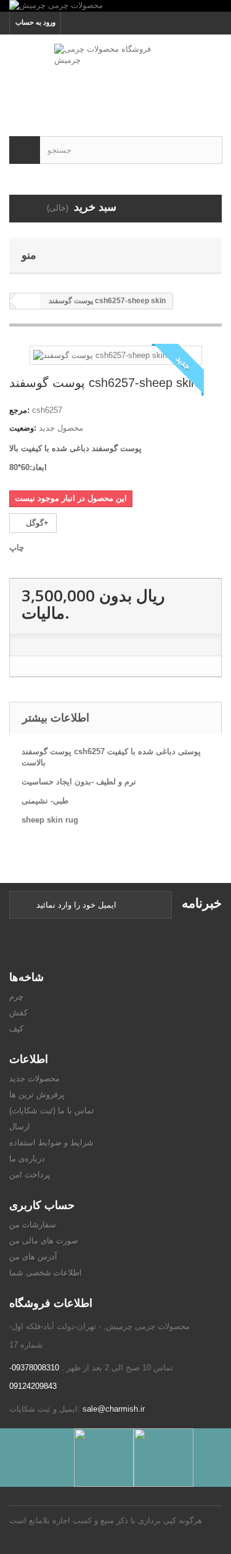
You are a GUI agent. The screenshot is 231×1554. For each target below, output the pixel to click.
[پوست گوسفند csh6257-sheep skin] (100, 354)
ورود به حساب (35, 22)
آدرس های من (33, 1256)
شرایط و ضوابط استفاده (51, 1142)
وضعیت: (22, 428)
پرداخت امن (30, 1174)
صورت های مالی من (43, 1240)
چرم (16, 996)
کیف (16, 1028)
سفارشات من (32, 1224)
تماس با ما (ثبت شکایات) (51, 1110)
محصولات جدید (34, 1078)
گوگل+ (36, 522)
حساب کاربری (42, 1204)
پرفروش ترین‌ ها (37, 1094)
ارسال (19, 1126)
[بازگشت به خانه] (28, 301)
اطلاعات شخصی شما (45, 1272)
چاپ (16, 547)
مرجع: (19, 410)
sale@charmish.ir (114, 1409)
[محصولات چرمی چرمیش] (115, 6)
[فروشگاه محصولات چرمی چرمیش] (115, 74)
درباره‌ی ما (27, 1158)
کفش (18, 1012)
